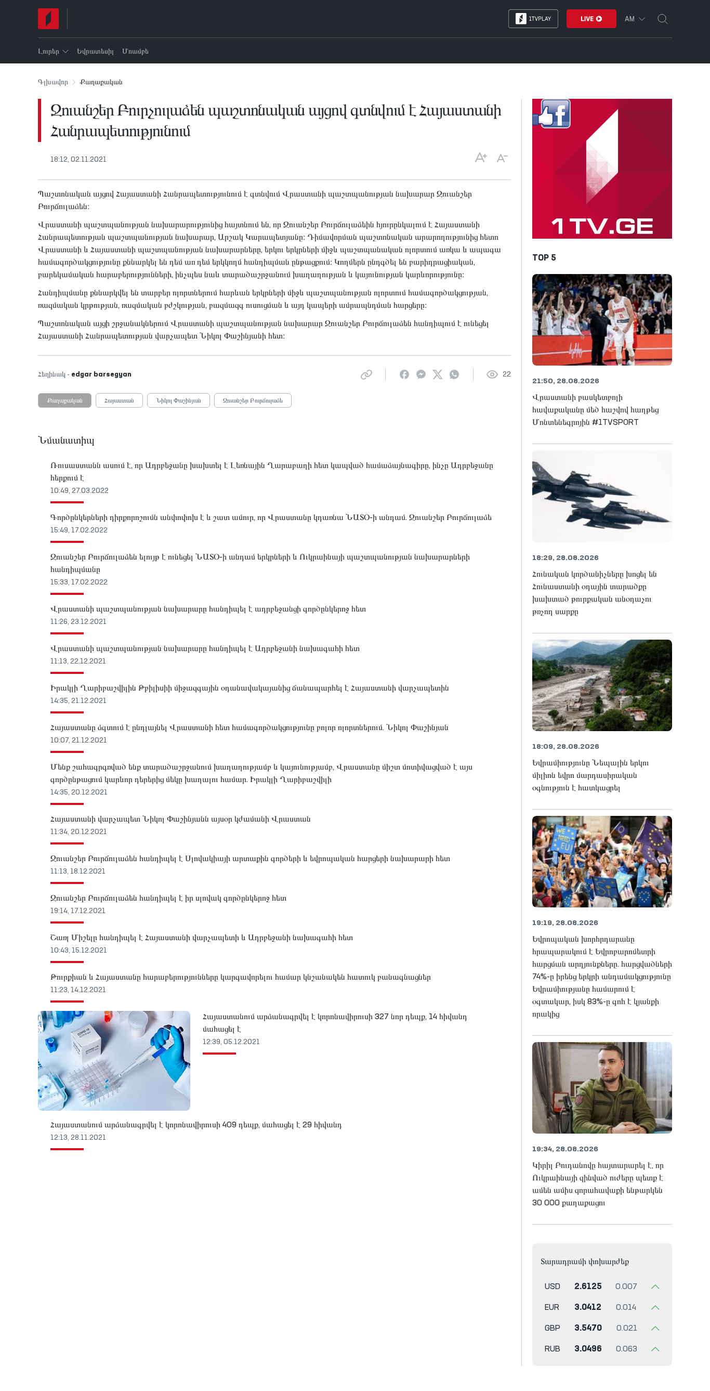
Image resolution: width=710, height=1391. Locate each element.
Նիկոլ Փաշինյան (178, 401)
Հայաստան (119, 401)
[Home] (48, 18)
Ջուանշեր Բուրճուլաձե (253, 401)
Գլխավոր (53, 82)
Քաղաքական (65, 401)
